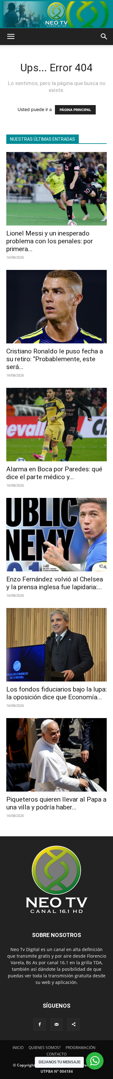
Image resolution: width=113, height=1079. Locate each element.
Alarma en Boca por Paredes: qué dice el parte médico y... (54, 473)
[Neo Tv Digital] (56, 14)
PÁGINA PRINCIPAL (75, 110)
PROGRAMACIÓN (80, 1047)
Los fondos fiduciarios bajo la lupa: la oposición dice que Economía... (56, 693)
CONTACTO (56, 1054)
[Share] (73, 1024)
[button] (11, 36)
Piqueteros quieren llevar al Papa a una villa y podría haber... (56, 803)
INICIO (18, 1047)
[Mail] (56, 1024)
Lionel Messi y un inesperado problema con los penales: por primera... (49, 241)
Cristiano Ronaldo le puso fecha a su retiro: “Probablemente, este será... (54, 359)
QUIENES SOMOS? (45, 1047)
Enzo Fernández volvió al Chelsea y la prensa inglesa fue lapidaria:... (54, 583)
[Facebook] (39, 1024)
